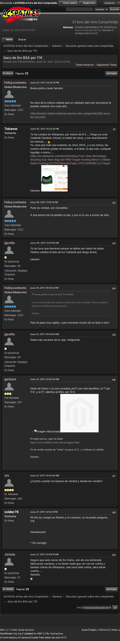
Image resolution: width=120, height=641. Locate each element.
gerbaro (10, 379)
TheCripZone (56, 633)
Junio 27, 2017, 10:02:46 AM (44, 475)
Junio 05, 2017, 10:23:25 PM (44, 129)
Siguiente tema (107, 64)
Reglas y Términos (99, 630)
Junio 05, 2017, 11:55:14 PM (44, 202)
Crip (20, 633)
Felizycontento (15, 82)
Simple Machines (26, 630)
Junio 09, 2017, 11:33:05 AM (44, 243)
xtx (6, 475)
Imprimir (111, 73)
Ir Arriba (8, 589)
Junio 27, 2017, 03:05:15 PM (44, 554)
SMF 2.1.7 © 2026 (8, 630)
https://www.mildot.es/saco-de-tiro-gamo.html (54, 442)
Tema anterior (85, 64)
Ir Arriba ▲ (115, 630)
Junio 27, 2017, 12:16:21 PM (44, 512)
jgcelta (9, 243)
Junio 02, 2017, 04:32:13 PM (44, 82)
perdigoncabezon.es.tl (86, 33)
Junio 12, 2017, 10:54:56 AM (44, 334)
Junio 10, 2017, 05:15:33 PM (44, 288)
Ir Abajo (8, 73)
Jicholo (9, 554)
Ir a (78, 607)
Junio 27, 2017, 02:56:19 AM (44, 379)
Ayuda (85, 630)
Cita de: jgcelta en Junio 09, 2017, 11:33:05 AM (53, 294)
